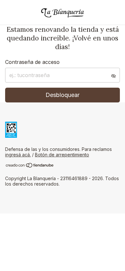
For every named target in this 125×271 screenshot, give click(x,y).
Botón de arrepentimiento (62, 154)
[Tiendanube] (30, 166)
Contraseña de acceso (32, 62)
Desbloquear (62, 95)
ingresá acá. (18, 154)
